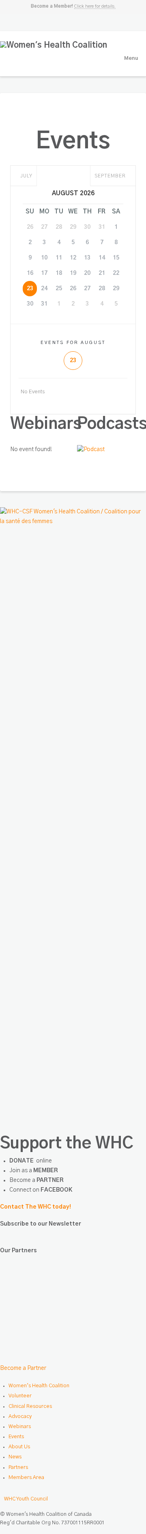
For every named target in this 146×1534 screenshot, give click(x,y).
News (15, 1457)
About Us (19, 1447)
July (25, 175)
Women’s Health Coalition (39, 1385)
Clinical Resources (30, 1406)
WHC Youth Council (26, 1499)
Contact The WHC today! (35, 1207)
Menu (131, 58)
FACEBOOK (56, 1190)
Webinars (20, 1426)
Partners (18, 1467)
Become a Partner (23, 1368)
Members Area (26, 1477)
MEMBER (45, 1170)
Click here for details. (95, 6)
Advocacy (20, 1416)
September (110, 175)
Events (16, 1436)
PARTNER (50, 1180)
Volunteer (20, 1396)
